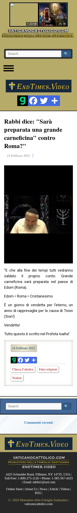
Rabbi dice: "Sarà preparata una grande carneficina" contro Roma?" (33, 133)
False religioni (48, 369)
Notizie (17, 378)
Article (53, 489)
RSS (38, 493)
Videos (64, 489)
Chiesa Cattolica (22, 369)
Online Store (14, 489)
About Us (31, 489)
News (43, 489)
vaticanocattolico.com (38, 504)
